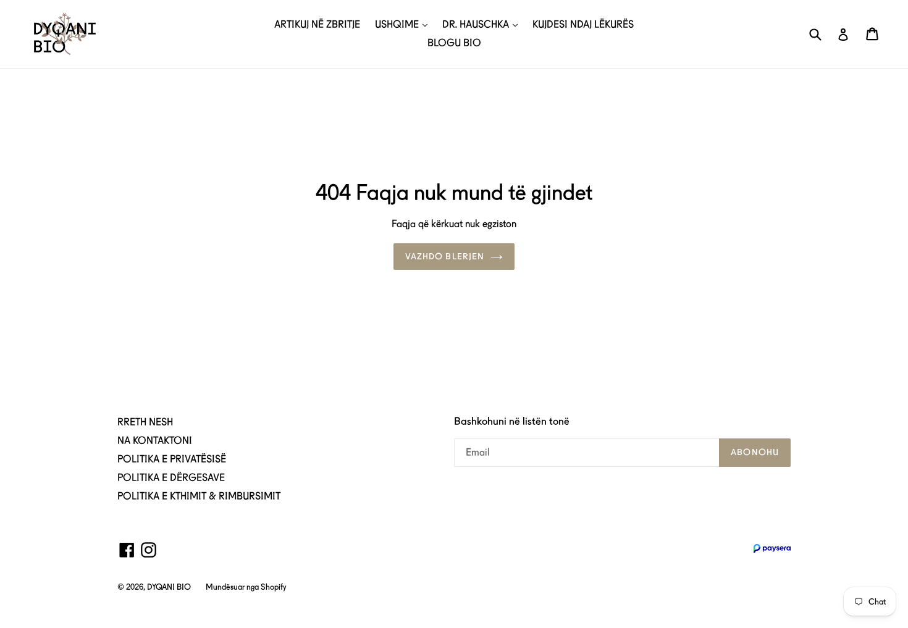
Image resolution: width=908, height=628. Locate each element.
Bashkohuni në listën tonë (512, 421)
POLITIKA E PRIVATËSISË (171, 459)
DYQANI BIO (169, 587)
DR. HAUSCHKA (476, 24)
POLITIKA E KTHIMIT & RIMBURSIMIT (198, 496)
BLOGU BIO (454, 43)
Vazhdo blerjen (445, 256)
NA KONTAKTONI (154, 440)
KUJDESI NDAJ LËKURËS (583, 24)
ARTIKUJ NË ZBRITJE (317, 24)
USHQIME (398, 24)
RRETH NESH (145, 422)
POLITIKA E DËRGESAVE (171, 478)
